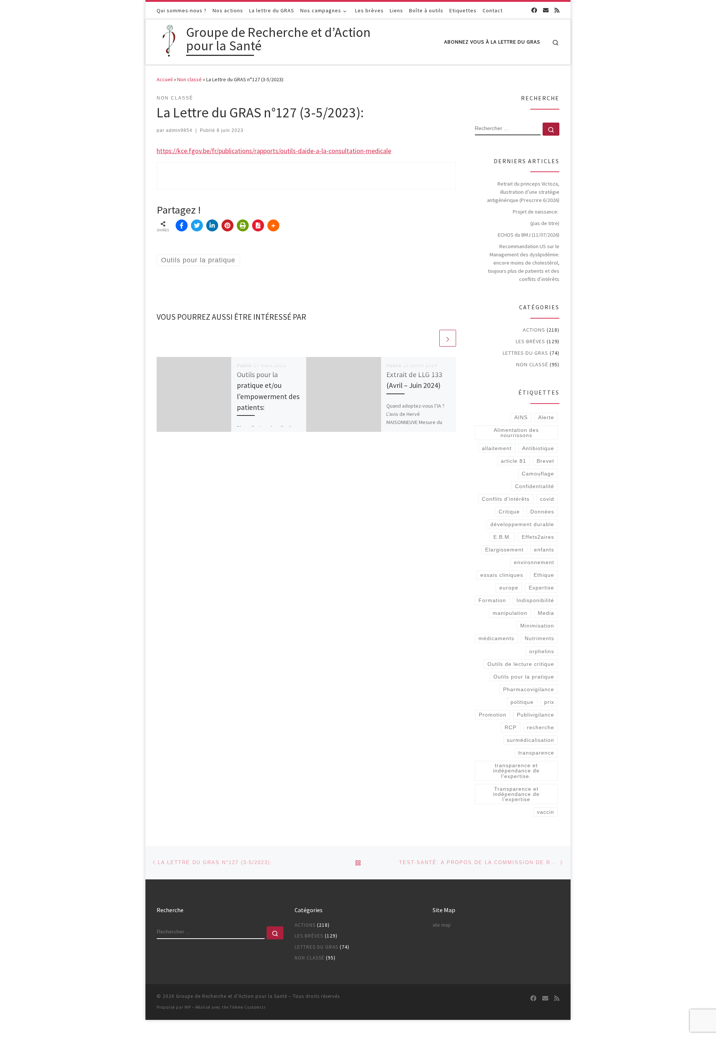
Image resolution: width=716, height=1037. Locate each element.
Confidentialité (534, 486)
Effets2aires (538, 537)
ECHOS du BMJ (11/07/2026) (528, 234)
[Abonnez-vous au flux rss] (557, 10)
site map (442, 925)
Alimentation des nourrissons (516, 432)
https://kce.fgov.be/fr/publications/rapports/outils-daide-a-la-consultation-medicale (274, 150)
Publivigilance (535, 715)
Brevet (545, 461)
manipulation (510, 613)
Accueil (165, 79)
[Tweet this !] (197, 225)
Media (546, 613)
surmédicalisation (530, 740)
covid (547, 499)
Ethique (544, 575)
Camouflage (538, 474)
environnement (534, 562)
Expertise (541, 588)
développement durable (522, 524)
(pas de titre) (544, 223)
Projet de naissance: (536, 211)
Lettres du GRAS (525, 353)
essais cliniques (501, 575)
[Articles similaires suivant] (447, 338)
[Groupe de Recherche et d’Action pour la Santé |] (170, 40)
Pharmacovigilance (528, 689)
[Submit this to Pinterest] (227, 225)
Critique (509, 512)
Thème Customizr (248, 1007)
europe (508, 588)
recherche (540, 727)
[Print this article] (243, 225)
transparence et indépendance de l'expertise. (516, 770)
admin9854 (179, 130)
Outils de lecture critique (520, 664)
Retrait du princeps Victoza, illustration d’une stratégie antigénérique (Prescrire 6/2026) (523, 191)
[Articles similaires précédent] (429, 338)
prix (549, 702)
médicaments (496, 638)
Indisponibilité (535, 600)
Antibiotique (538, 448)
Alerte (546, 417)
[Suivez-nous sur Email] (546, 10)
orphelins (541, 651)
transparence (536, 753)
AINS (521, 417)
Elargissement (504, 550)
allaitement (497, 448)
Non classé (189, 79)
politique (522, 702)
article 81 (513, 461)
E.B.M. (502, 537)
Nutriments (539, 638)
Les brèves (530, 341)
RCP (510, 727)
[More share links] (273, 225)
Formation (492, 600)
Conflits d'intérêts (506, 499)
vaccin (545, 812)
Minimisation (537, 626)
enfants (544, 550)
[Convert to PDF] (258, 225)
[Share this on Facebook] (182, 225)
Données (542, 512)
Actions (534, 329)
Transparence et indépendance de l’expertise (516, 794)
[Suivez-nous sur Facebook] (534, 10)
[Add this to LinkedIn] (212, 225)
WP (188, 1007)
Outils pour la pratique (523, 677)
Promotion (492, 715)
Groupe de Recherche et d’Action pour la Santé (231, 996)
